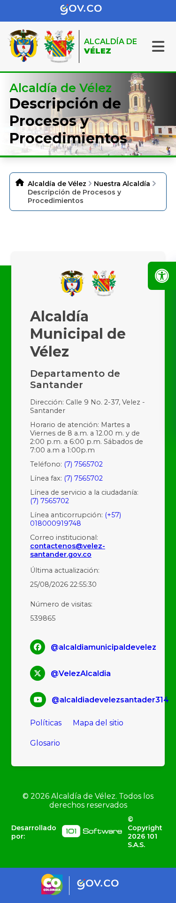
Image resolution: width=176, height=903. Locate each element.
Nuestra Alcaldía (122, 183)
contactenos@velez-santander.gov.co (67, 550)
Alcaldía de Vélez (57, 183)
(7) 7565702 (83, 464)
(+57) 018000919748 (75, 519)
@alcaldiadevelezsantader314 (110, 699)
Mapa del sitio (98, 722)
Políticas (45, 722)
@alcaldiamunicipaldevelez (103, 647)
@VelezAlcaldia (81, 673)
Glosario (45, 743)
